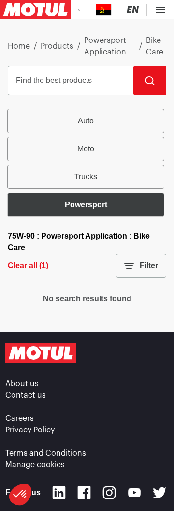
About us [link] (22, 384)
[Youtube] (134, 492)
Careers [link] (19, 418)
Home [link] (19, 46)
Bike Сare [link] (154, 46)
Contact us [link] (25, 395)
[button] (20, 494)
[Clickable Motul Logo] (35, 9)
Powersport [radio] (86, 205)
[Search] (149, 80)
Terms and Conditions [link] (45, 453)
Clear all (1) (28, 265)
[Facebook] (84, 492)
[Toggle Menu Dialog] (160, 9)
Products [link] (57, 46)
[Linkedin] (59, 492)
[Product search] (79, 9)
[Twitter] (159, 492)
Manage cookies (35, 465)
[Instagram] (109, 492)
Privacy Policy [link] (30, 430)
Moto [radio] (85, 149)
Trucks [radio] (85, 177)
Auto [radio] (86, 121)
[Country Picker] (103, 9)
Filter (149, 265)
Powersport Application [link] (105, 46)
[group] (87, 163)
